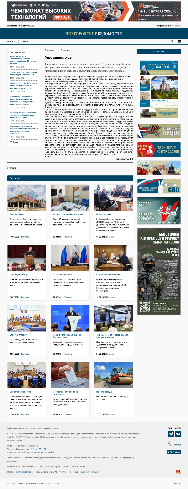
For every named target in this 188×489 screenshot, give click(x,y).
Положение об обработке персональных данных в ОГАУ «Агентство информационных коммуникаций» (53, 472)
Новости (11, 41)
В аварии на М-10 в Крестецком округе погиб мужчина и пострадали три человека (23, 85)
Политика (50, 50)
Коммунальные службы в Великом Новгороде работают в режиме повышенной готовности (24, 130)
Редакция (177, 484)
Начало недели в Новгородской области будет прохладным (23, 73)
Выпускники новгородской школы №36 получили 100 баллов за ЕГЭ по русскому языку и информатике (21, 100)
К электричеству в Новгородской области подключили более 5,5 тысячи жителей (23, 60)
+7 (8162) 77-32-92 (38, 449)
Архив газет (159, 51)
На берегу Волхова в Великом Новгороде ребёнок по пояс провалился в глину (23, 115)
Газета (25, 41)
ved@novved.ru (47, 452)
